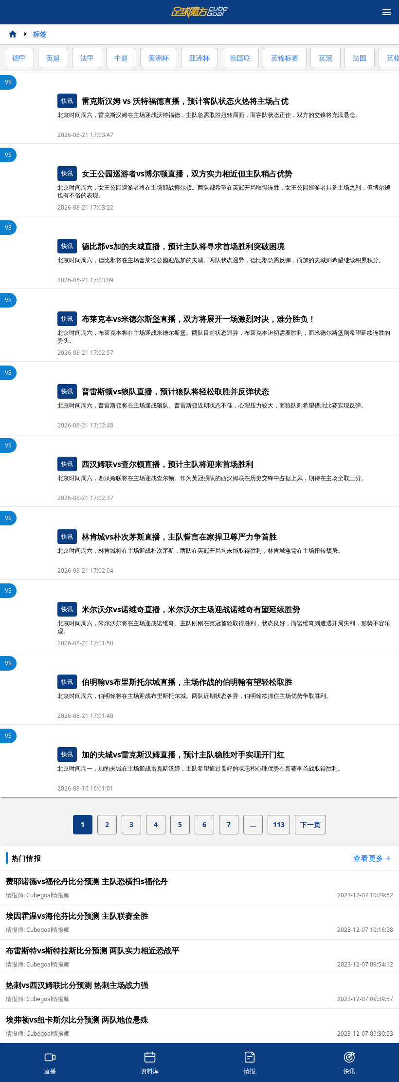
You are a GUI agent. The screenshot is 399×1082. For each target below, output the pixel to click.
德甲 (19, 57)
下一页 (310, 824)
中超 (121, 57)
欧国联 (240, 57)
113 (279, 824)
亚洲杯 (199, 57)
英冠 (325, 57)
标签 (40, 34)
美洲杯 (158, 57)
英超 (53, 57)
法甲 (87, 57)
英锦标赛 (284, 57)
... (253, 824)
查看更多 (368, 858)
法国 (359, 57)
